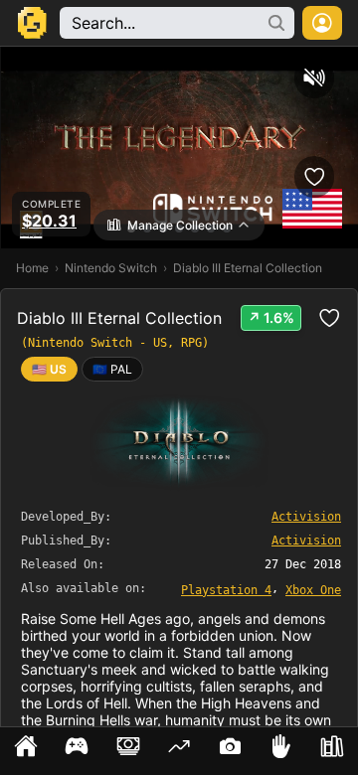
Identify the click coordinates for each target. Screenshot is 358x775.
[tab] (25, 751)
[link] (112, 369)
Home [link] (32, 267)
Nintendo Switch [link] (111, 267)
